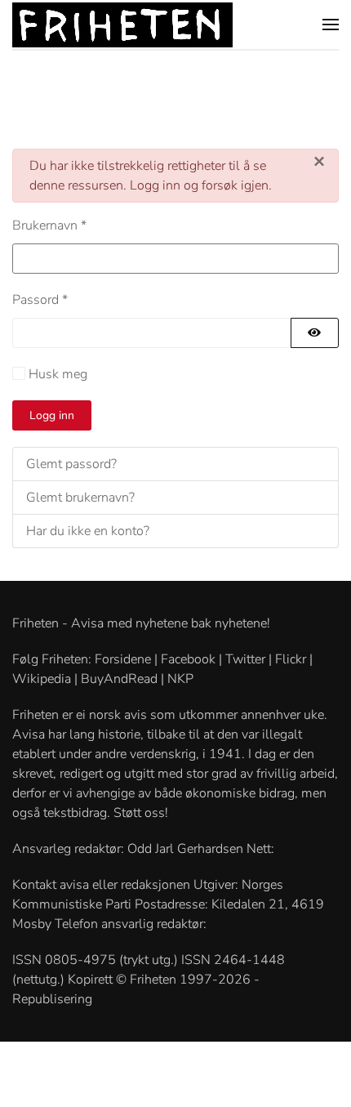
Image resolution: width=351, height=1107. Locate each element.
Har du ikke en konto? (87, 531)
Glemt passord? (71, 464)
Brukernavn (49, 225)
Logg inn (51, 415)
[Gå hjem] (122, 24)
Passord (40, 300)
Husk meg (58, 374)
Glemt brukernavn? (80, 498)
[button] (330, 24)
